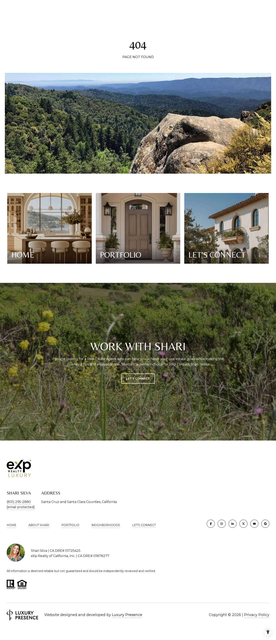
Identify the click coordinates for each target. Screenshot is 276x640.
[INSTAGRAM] (222, 524)
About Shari (38, 525)
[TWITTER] (243, 524)
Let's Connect (144, 525)
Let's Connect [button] (138, 378)
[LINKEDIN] (233, 524)
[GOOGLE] (265, 524)
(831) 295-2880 (19, 502)
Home (11, 525)
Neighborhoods (106, 525)
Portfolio (70, 525)
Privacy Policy (256, 615)
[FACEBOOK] (211, 524)
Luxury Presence (127, 615)
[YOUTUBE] (254, 524)
